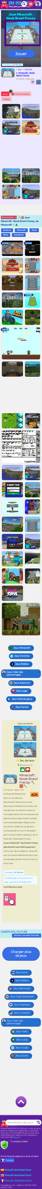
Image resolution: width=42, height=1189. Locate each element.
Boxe (5, 235)
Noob (34, 230)
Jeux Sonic (22, 972)
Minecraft (21, 230)
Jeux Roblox (22, 664)
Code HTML (38, 794)
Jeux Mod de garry (22, 699)
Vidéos (6, 99)
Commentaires (20, 94)
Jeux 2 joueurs (22, 1012)
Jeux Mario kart (21, 988)
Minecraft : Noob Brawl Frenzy (18, 1180)
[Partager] (38, 82)
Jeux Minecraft (22, 647)
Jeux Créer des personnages (15, 673)
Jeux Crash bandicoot (22, 996)
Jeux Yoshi (22, 1031)
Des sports (18, 235)
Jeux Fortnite (21, 656)
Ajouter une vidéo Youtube (26, 935)
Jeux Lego (21, 690)
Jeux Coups (22, 1047)
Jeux (5, 94)
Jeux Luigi (22, 1039)
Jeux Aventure (22, 682)
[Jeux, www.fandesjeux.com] (16, 5)
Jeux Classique (22, 1004)
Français (9, 1160)
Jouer (21, 53)
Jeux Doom (22, 1055)
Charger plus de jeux (21, 954)
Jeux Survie (21, 707)
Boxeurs (7, 230)
